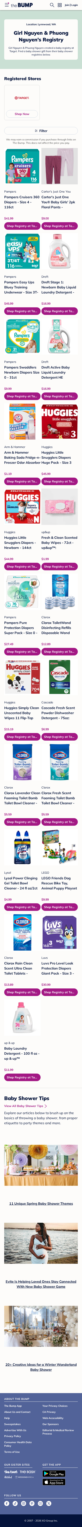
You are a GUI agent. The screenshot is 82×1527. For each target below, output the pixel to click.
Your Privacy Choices (54, 1405)
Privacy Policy (12, 1436)
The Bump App (13, 1405)
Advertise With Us (15, 1430)
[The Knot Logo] (11, 1471)
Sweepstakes (12, 1424)
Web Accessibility (52, 1418)
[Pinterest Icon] (31, 1503)
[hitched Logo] (8, 1476)
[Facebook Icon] (6, 1503)
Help (7, 1418)
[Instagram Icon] (23, 1503)
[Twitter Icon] (48, 1503)
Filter (43, 131)
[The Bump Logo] (22, 5)
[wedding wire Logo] (24, 1476)
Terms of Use (12, 1451)
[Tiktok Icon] (15, 1503)
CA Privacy (49, 1411)
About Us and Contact (17, 1411)
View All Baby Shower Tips (23, 1106)
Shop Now (22, 114)
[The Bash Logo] (28, 1471)
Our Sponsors (50, 1424)
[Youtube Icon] (40, 1503)
